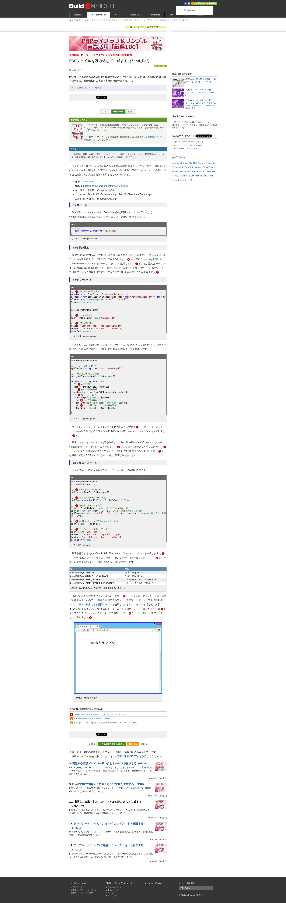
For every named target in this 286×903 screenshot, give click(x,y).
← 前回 (105, 111)
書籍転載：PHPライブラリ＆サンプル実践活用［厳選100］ (117, 20)
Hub (185, 15)
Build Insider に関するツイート (186, 149)
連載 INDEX (118, 111)
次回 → (131, 111)
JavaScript (177, 163)
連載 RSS (132, 744)
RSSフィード (113, 896)
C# (190, 163)
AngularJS (210, 163)
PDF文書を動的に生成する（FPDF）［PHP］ (92, 718)
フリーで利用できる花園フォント (94, 604)
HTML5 (175, 176)
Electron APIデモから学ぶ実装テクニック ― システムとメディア (100, 714)
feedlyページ (113, 893)
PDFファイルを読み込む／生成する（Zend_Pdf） (168, 20)
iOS (173, 167)
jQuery (185, 163)
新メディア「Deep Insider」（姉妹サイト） (192, 122)
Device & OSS (136, 15)
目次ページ (91, 140)
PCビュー (188, 888)
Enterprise (155, 15)
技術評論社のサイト (154, 137)
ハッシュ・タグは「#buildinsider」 (188, 145)
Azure (175, 180)
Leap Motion (207, 176)
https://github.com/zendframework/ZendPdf (105, 186)
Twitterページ (113, 890)
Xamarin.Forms (193, 176)
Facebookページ (114, 887)
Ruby (205, 167)
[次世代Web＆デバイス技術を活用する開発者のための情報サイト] (70, 20)
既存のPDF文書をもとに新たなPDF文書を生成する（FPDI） (108, 784)
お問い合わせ (76, 887)
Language (78, 15)
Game (172, 15)
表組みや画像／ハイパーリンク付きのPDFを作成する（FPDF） (110, 763)
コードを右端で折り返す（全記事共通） (151, 478)
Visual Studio (185, 171)
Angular (198, 167)
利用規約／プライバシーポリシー (84, 890)
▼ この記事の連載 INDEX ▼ (112, 744)
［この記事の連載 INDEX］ (124, 756)
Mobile (118, 15)
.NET (195, 163)
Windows (211, 171)
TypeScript (190, 167)
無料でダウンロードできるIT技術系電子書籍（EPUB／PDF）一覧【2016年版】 (106, 723)
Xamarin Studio (199, 171)
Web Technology (99, 15)
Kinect (182, 176)
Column (200, 15)
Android (201, 163)
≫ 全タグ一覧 (185, 180)
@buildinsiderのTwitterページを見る (188, 142)
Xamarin (180, 167)
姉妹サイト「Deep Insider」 (82, 893)
